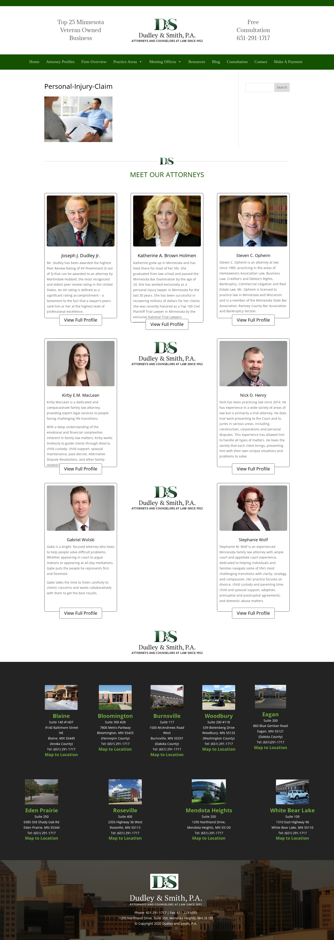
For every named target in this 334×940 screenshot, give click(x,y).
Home (34, 61)
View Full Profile (80, 320)
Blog (216, 61)
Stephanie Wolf (253, 539)
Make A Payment (288, 61)
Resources (196, 61)
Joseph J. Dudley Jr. (80, 255)
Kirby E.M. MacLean (80, 395)
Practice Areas (125, 61)
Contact (260, 61)
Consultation (237, 61)
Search (282, 87)
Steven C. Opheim (253, 255)
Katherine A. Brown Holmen (167, 255)
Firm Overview (94, 61)
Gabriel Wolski (81, 539)
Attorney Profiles (60, 61)
